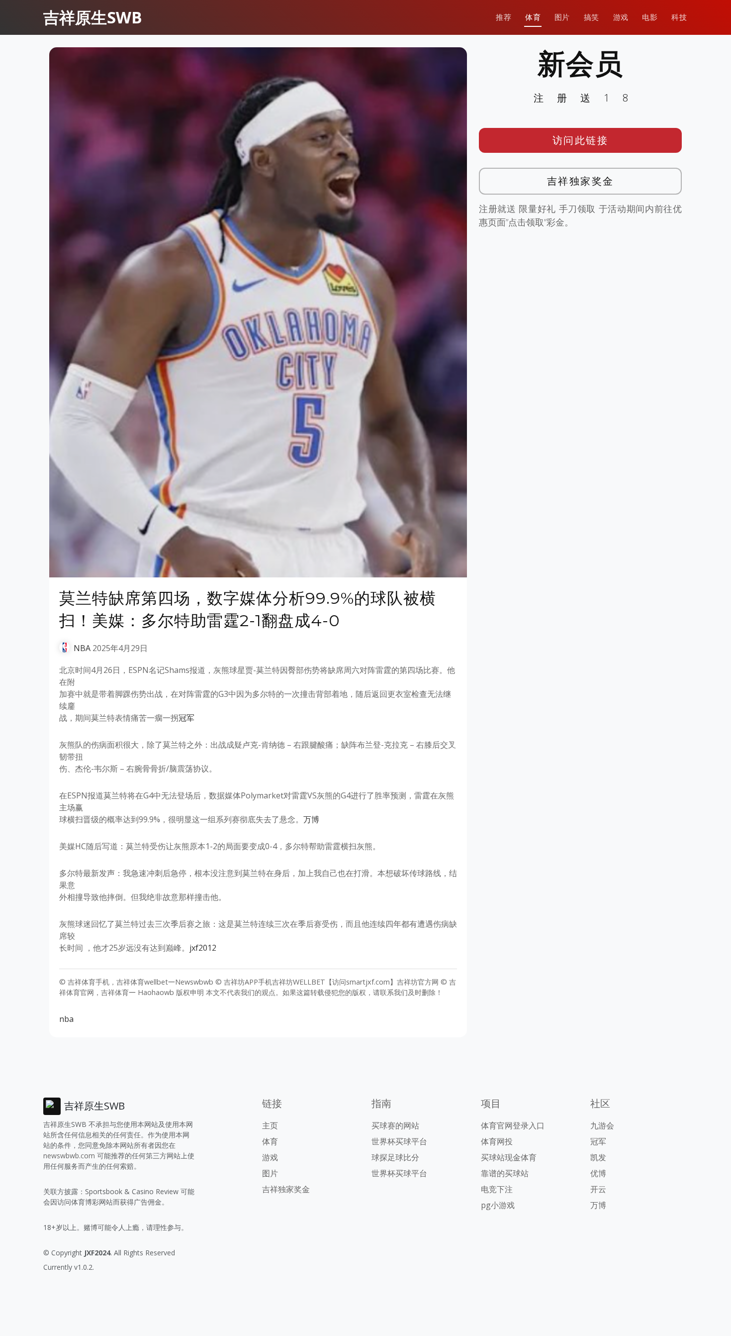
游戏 (621, 17)
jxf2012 (202, 947)
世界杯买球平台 (399, 1141)
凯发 (598, 1157)
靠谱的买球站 (505, 1173)
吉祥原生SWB (92, 17)
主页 (270, 1125)
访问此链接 (580, 140)
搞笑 (591, 17)
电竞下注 (497, 1189)
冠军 (186, 717)
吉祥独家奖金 (580, 181)
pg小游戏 (498, 1205)
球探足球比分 (395, 1157)
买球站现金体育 (509, 1157)
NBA (82, 648)
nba (66, 1018)
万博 (311, 819)
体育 (533, 17)
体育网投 (497, 1141)
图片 (562, 17)
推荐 (503, 17)
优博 (598, 1173)
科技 (679, 17)
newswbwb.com (69, 1155)
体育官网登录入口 (513, 1125)
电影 (649, 17)
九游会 (602, 1125)
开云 (598, 1189)
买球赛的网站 (395, 1125)
